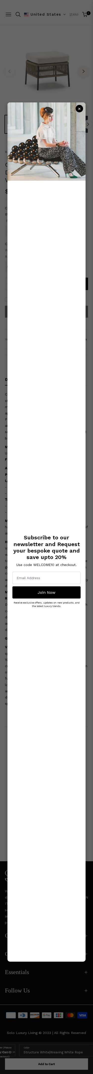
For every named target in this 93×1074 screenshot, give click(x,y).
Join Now (46, 592)
